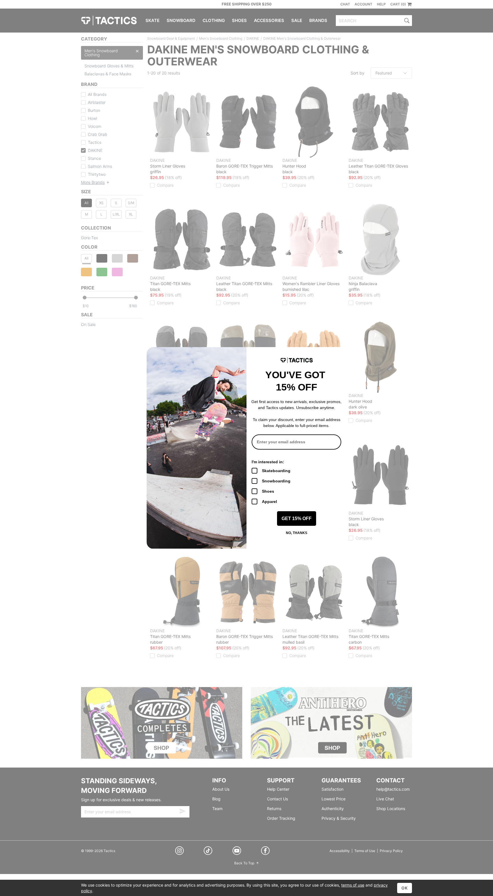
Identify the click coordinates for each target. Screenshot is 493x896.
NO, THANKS (296, 533)
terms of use (352, 885)
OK (404, 887)
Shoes (268, 491)
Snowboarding (276, 481)
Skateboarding (276, 470)
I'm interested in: (268, 462)
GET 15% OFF (297, 518)
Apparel (269, 501)
